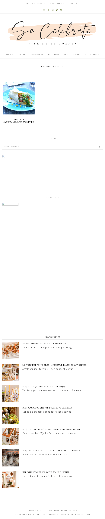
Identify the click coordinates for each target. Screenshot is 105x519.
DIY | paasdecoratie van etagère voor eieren (47, 408)
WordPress (77, 514)
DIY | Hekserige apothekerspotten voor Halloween (51, 451)
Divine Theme (39, 514)
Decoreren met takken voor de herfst (44, 343)
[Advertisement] (52, 311)
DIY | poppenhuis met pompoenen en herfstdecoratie (51, 429)
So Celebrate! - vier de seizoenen (52, 32)
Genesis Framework (60, 514)
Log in (88, 514)
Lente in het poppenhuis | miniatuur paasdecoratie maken (54, 365)
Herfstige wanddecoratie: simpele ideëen (45, 472)
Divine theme (54, 510)
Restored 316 (70, 510)
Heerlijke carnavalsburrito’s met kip (18, 120)
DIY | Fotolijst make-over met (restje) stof (46, 386)
